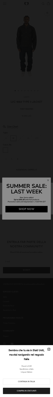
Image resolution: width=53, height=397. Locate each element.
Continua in (26, 382)
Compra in (26, 391)
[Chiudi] (49, 349)
